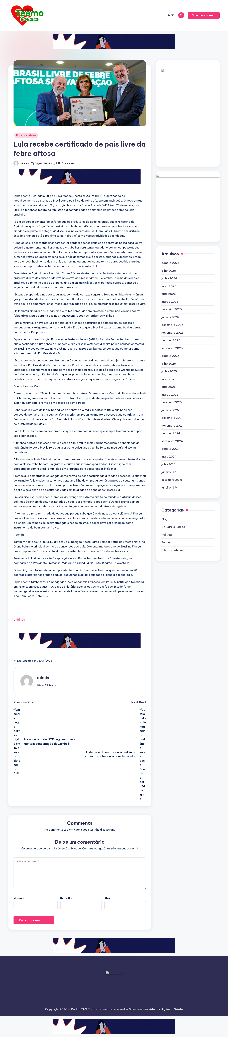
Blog (164, 519)
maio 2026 (168, 286)
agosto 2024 (170, 449)
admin (43, 677)
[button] (204, 15)
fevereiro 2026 (171, 309)
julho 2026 (168, 270)
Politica (166, 534)
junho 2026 (169, 278)
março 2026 (169, 301)
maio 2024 (168, 456)
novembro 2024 (172, 425)
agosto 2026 (170, 263)
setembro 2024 (172, 441)
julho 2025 (168, 363)
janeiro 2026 (170, 317)
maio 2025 (168, 379)
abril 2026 (168, 294)
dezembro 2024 (172, 418)
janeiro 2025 (170, 410)
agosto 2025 (170, 356)
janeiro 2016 (169, 472)
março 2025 (169, 394)
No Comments (66, 163)
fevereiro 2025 (171, 402)
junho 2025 (169, 371)
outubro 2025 (170, 340)
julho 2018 (168, 464)
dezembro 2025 (172, 325)
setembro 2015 (171, 480)
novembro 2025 (172, 332)
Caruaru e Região (173, 527)
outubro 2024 (170, 433)
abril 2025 (168, 387)
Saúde (165, 542)
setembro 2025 (172, 348)
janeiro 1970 (169, 487)
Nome (19, 898)
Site (107, 898)
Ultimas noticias (26, 135)
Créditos (19, 619)
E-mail (66, 898)
